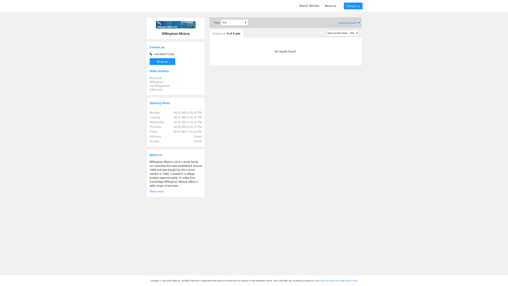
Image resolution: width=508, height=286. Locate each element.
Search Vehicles (309, 6)
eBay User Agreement (330, 280)
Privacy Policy (351, 280)
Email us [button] (162, 62)
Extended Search (347, 22)
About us (330, 6)
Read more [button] (157, 191)
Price (217, 22)
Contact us (353, 6)
